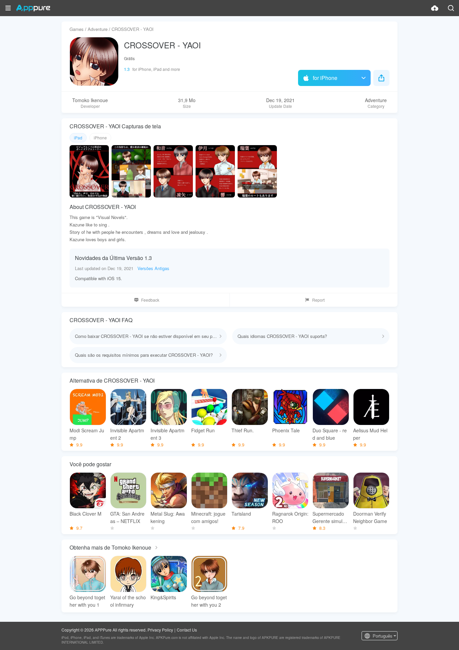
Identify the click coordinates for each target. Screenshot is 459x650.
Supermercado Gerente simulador (330, 517)
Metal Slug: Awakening (168, 517)
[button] (8, 8)
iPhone (100, 137)
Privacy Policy (160, 630)
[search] (451, 8)
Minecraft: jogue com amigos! (208, 517)
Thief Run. (243, 430)
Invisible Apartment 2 (127, 434)
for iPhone (325, 78)
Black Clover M (85, 513)
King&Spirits (163, 597)
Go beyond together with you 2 (209, 601)
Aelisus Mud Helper (370, 434)
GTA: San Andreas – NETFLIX (127, 517)
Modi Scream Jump (87, 434)
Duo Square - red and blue (329, 434)
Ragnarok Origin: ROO (290, 517)
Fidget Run (203, 430)
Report (318, 300)
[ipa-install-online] (435, 8)
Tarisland (241, 513)
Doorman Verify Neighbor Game (370, 517)
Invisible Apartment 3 (167, 434)
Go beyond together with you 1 (87, 601)
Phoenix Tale (286, 430)
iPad (78, 137)
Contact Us (187, 630)
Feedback (150, 300)
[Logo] (33, 8)
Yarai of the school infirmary (128, 601)
